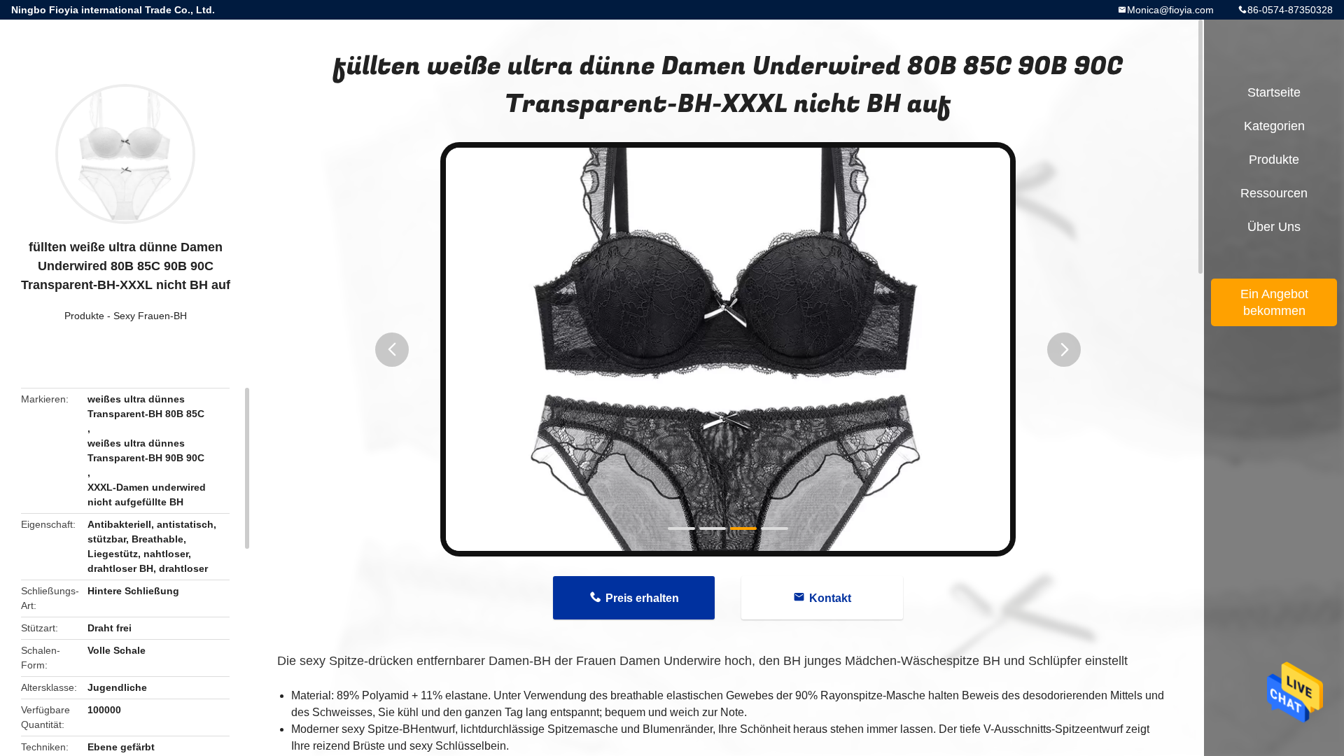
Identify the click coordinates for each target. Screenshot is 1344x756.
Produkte (84, 315)
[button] (392, 349)
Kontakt (830, 598)
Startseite (1274, 92)
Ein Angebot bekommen (1274, 302)
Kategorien (1274, 126)
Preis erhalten (642, 598)
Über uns (1274, 227)
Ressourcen (1274, 193)
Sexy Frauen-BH (150, 315)
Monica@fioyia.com (1170, 9)
